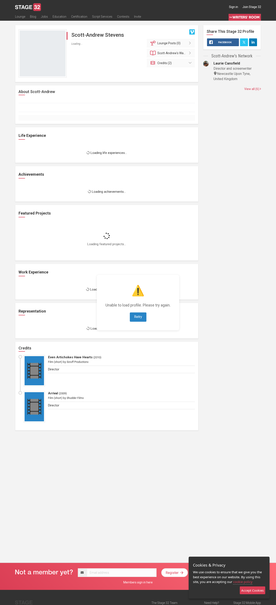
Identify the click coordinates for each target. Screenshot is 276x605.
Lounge (20, 16)
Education (59, 16)
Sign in (233, 7)
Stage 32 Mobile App (247, 603)
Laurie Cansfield (226, 63)
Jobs (44, 16)
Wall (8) (173, 53)
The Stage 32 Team (164, 603)
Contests (123, 16)
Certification (79, 16)
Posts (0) (168, 43)
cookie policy (242, 582)
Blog (33, 16)
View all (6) (252, 89)
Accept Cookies (252, 590)
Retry (138, 317)
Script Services (102, 16)
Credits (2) (164, 63)
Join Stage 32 (251, 7)
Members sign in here (138, 582)
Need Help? (211, 603)
